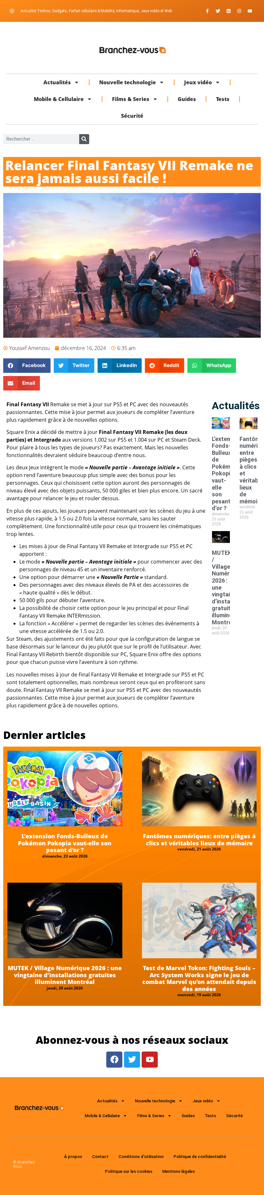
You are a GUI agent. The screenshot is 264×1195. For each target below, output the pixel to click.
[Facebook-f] (207, 10)
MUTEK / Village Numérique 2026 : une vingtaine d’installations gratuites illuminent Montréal (65, 975)
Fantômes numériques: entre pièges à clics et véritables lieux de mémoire (199, 839)
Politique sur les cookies (128, 1171)
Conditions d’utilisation (141, 1156)
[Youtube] (249, 10)
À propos (73, 1156)
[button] (27, 365)
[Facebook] (114, 1060)
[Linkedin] (228, 10)
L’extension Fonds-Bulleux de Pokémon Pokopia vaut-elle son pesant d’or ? (226, 474)
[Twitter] (217, 10)
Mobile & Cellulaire (59, 99)
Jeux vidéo (198, 82)
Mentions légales (178, 1171)
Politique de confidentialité (200, 1156)
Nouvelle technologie (127, 82)
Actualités (57, 82)
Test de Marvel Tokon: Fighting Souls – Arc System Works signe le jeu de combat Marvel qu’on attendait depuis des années (199, 978)
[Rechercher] (84, 139)
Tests (223, 99)
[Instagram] (239, 10)
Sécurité (132, 115)
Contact (100, 1156)
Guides (187, 99)
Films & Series (130, 99)
